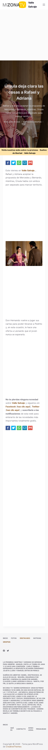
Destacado (28, 122)
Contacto (21, 729)
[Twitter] (8, 651)
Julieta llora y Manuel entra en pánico (21, 671)
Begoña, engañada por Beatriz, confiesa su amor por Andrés (21, 678)
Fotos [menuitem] (14, 638)
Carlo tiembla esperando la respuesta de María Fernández (23, 667)
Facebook (11, 406)
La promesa (32, 150)
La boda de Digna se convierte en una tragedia (22, 708)
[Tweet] (13, 163)
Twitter (35, 406)
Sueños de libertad (11, 675)
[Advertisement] (24, 35)
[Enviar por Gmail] (30, 163)
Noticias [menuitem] (37, 638)
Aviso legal (30, 729)
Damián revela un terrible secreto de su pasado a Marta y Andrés (23, 711)
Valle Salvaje (29, 153)
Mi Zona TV (7, 688)
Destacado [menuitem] (25, 638)
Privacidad (41, 729)
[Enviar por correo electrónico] (24, 163)
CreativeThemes (13, 746)
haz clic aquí (23, 406)
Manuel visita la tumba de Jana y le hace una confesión (24, 665)
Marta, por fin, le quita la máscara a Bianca (23, 682)
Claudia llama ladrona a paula (17, 681)
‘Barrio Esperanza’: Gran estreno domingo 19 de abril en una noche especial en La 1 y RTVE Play (23, 690)
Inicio (5, 725)
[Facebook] (4, 651)
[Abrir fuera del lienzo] (44, 4)
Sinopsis (37, 122)
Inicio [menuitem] (5, 638)
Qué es (12, 729)
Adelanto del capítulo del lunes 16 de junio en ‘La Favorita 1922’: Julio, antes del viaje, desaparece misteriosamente (23, 705)
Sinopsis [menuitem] (6, 642)
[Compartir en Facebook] (8, 163)
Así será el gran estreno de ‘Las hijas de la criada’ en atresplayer (23, 693)
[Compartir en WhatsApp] (19, 163)
